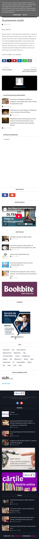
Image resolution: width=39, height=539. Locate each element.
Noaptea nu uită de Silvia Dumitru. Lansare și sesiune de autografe (23, 442)
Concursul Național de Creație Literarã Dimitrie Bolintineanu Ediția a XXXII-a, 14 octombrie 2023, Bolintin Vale (22, 423)
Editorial (5, 359)
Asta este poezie (21, 349)
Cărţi (24, 353)
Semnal (29, 362)
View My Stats (6, 383)
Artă (13, 349)
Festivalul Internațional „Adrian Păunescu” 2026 (22, 501)
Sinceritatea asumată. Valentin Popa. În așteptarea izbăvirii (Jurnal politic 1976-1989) (23, 247)
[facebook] (5, 195)
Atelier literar (17, 353)
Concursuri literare (8, 356)
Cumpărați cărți (26, 356)
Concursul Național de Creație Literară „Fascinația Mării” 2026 (21, 264)
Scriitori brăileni (21, 362)
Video (20, 365)
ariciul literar (6, 349)
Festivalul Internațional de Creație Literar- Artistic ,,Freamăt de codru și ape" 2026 (22, 518)
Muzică (26, 359)
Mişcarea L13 (17, 359)
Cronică (17, 356)
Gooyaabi (33, 536)
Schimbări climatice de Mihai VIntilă (20, 237)
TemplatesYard (18, 536)
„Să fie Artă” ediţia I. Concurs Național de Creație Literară (22, 510)
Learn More (17, 15)
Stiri (4, 365)
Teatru (9, 365)
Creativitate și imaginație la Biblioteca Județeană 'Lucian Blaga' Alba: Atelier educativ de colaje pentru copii (23, 101)
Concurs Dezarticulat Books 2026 (19, 254)
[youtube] (12, 195)
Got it (25, 15)
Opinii (31, 359)
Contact (12, 412)
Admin (23, 87)
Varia (14, 365)
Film (11, 359)
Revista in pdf (6, 362)
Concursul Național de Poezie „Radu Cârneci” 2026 (23, 527)
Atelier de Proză (7, 353)
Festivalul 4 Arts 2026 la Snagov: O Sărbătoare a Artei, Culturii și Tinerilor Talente (23, 111)
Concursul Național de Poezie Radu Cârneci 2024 (22, 433)
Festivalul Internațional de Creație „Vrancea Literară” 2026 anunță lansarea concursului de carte (23, 274)
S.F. (13, 362)
